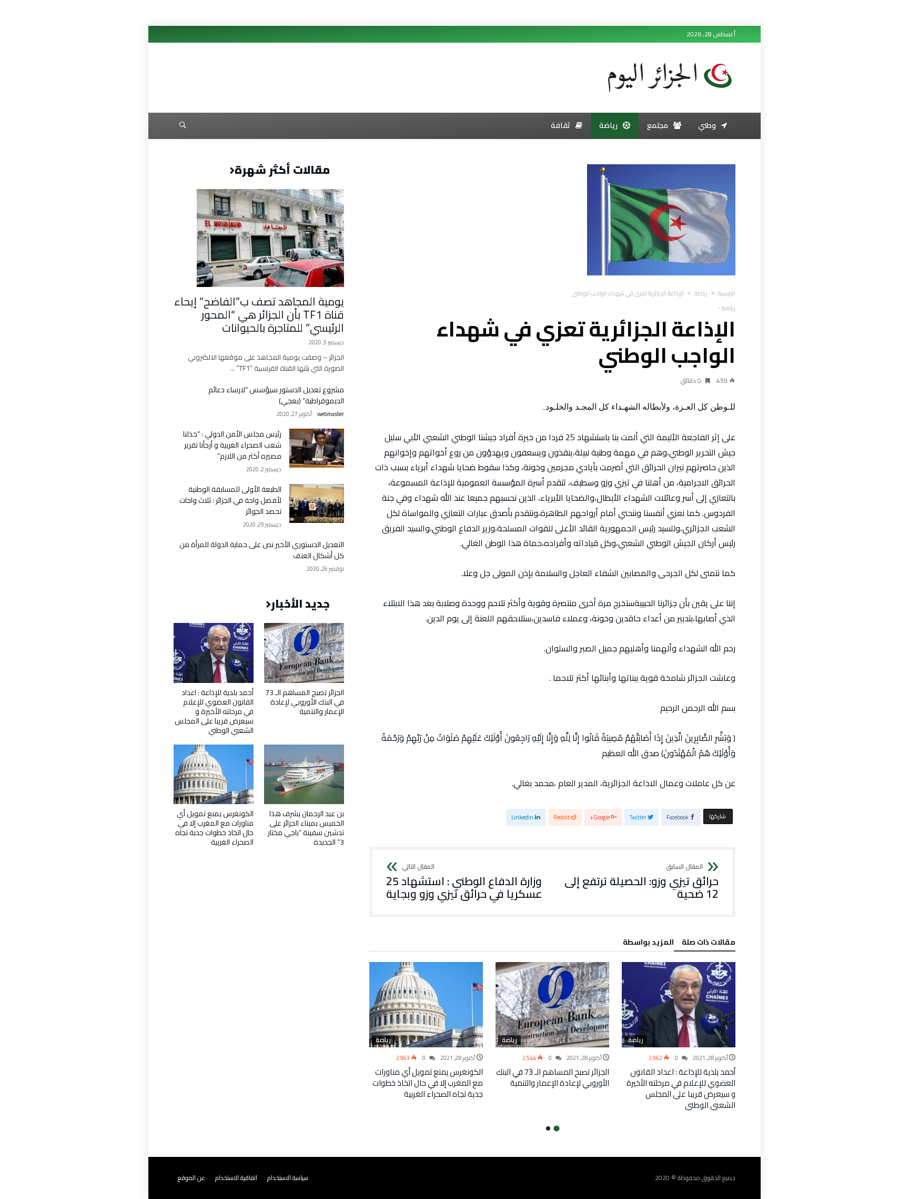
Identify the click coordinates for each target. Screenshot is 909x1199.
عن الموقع (191, 1178)
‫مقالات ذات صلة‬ (708, 943)
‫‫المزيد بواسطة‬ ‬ (647, 943)
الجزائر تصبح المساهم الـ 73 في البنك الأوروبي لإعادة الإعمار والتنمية (552, 1077)
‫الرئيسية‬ (726, 293)
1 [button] (556, 1128)
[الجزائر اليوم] (669, 59)
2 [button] (548, 1128)
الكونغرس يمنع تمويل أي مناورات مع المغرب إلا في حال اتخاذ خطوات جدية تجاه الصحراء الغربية (427, 1083)
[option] (678, 1036)
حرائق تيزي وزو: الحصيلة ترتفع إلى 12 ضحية (641, 882)
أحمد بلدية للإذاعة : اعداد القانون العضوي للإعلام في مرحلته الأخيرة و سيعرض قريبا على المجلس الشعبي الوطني (681, 1088)
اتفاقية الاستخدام (236, 1178)
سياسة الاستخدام (287, 1178)
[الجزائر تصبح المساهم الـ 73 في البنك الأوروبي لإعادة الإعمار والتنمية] (552, 1004)
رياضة (701, 293)
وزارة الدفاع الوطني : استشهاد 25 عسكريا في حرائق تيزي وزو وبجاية (464, 882)
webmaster (330, 414)
